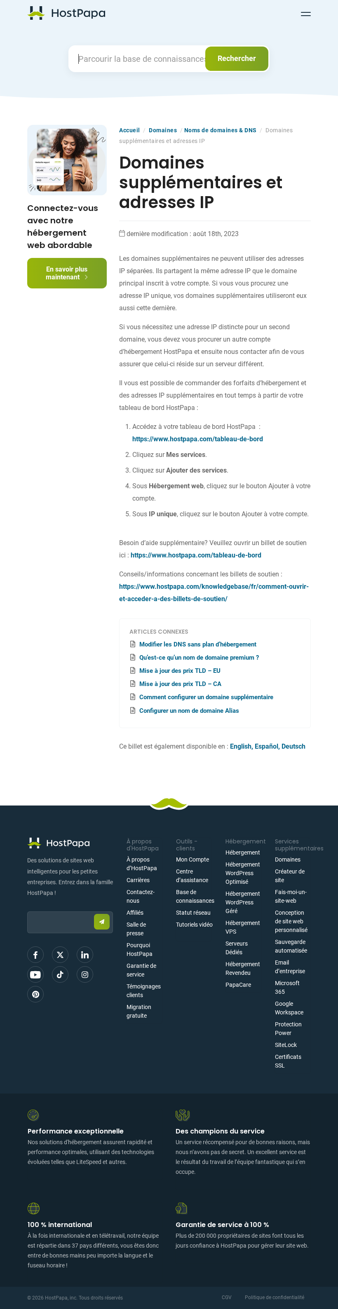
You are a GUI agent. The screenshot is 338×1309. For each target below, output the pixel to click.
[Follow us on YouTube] (35, 974)
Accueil (129, 130)
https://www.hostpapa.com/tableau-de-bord (197, 439)
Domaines (163, 130)
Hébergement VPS (242, 927)
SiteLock (286, 1045)
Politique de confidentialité (274, 1297)
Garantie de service (141, 970)
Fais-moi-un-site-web (291, 896)
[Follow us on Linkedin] (85, 954)
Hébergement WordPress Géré (242, 902)
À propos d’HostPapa (142, 863)
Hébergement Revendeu (242, 968)
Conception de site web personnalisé (291, 921)
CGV (227, 1297)
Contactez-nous (141, 896)
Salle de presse (136, 929)
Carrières (138, 880)
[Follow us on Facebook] (35, 954)
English (240, 746)
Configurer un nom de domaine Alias (189, 710)
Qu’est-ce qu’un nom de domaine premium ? (199, 657)
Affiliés (135, 912)
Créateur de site (290, 875)
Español (266, 746)
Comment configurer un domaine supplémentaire (206, 697)
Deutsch (293, 746)
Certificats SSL (288, 1061)
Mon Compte (192, 859)
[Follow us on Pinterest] (35, 994)
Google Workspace (289, 1008)
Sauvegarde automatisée (291, 946)
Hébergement (242, 852)
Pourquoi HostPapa (140, 949)
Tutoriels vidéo (194, 924)
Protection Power (288, 1028)
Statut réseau (193, 912)
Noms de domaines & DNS (220, 130)
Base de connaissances (195, 896)
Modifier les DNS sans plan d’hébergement (197, 644)
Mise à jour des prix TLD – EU (180, 670)
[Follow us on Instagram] (85, 974)
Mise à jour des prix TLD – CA (180, 684)
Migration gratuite (139, 1011)
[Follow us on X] (60, 954)
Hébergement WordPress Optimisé (242, 873)
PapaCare (238, 984)
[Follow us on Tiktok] (60, 974)
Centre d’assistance (192, 875)
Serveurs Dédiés (236, 947)
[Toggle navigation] (306, 12)
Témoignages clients (144, 990)
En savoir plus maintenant (66, 273)
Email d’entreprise (290, 966)
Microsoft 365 (287, 987)
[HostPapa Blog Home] (66, 12)
